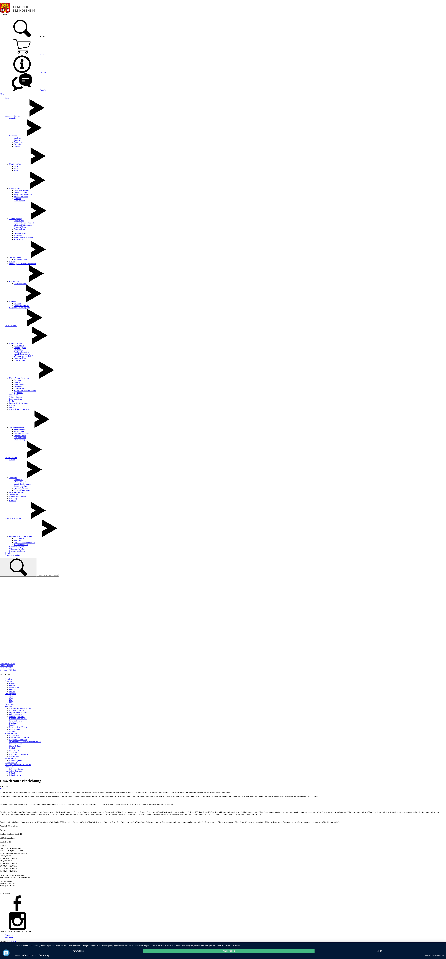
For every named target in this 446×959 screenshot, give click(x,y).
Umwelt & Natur (20, 358)
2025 (16, 166)
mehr (379, 951)
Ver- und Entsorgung (17, 427)
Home (7, 98)
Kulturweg (13, 499)
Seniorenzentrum (15, 399)
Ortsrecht (17, 144)
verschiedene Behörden (13, 771)
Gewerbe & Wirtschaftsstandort (20, 536)
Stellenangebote (15, 257)
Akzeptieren (229, 951)
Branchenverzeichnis (17, 551)
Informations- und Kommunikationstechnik (25, 742)
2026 (11, 696)
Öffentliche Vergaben (17, 549)
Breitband (17, 541)
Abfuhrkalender (20, 436)
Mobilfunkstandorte (21, 545)
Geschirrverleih (19, 201)
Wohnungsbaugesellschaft (23, 356)
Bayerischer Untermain (22, 484)
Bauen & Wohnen (16, 343)
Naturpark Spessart (21, 488)
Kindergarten (19, 384)
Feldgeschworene (20, 360)
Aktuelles (12, 118)
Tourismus (13, 478)
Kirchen (12, 405)
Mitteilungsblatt (15, 164)
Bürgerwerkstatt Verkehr (23, 195)
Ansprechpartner (15, 219)
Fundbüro (17, 199)
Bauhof (16, 231)
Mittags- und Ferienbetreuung (25, 391)
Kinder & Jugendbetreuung (19, 378)
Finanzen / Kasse (20, 227)
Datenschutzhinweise (438, 955)
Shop (41, 54)
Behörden (12, 301)
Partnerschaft (18, 142)
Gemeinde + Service (12, 116)
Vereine (12, 460)
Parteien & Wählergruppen (19, 403)
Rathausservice (14, 188)
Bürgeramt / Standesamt (22, 225)
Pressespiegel (9, 704)
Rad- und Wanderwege (22, 490)
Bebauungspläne (20, 348)
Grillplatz (12, 501)
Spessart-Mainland (21, 486)
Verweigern (78, 951)
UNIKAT (13, 941)
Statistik (17, 146)
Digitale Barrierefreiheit (18, 712)
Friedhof (12, 407)
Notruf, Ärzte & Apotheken (19, 409)
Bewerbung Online (21, 259)
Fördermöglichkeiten (17, 717)
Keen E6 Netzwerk (21, 197)
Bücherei (12, 401)
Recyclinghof (19, 431)
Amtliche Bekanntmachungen (20, 708)
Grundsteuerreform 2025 (18, 719)
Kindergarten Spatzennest (23, 237)
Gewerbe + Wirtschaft (13, 518)
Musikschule (18, 240)
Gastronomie (18, 480)
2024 (16, 168)
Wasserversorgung (20, 440)
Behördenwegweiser (21, 306)
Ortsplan (42, 72)
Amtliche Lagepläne (21, 352)
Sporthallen (13, 494)
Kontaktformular (11, 763)
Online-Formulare (20, 192)
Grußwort (17, 138)
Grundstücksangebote (22, 354)
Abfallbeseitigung (20, 429)
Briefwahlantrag (10, 731)
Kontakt (42, 90)
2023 (16, 170)
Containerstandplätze (21, 434)
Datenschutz (9, 935)
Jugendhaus (18, 235)
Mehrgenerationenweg (17, 496)
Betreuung (18, 380)
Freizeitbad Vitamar (16, 492)
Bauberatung (18, 350)
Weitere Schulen (20, 389)
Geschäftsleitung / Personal (24, 223)
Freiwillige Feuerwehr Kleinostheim (22, 264)
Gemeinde (13, 136)
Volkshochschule (15, 397)
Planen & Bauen (20, 229)
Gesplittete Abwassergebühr (19, 308)
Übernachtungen (20, 482)
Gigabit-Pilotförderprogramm (24, 543)
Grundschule (18, 386)
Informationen (19, 346)
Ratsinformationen (20, 284)
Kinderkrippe (19, 382)
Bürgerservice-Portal (21, 190)
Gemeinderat (14, 282)
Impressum (9, 937)
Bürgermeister (19, 221)
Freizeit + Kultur (11, 458)
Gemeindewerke (20, 233)
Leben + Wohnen (11, 326)
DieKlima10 (13, 723)
